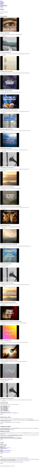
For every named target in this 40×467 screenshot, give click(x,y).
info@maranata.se (5, 448)
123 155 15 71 (4, 446)
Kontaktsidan (19, 437)
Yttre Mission (2, 3)
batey (37, 428)
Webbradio (1, 6)
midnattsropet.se (8, 422)
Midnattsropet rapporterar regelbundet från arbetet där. (7, 429)
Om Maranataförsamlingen (3, 5)
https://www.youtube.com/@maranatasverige (5, 450)
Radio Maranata (2, 2)
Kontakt (1, 4)
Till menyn (1, 13)
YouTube (1, 1)
